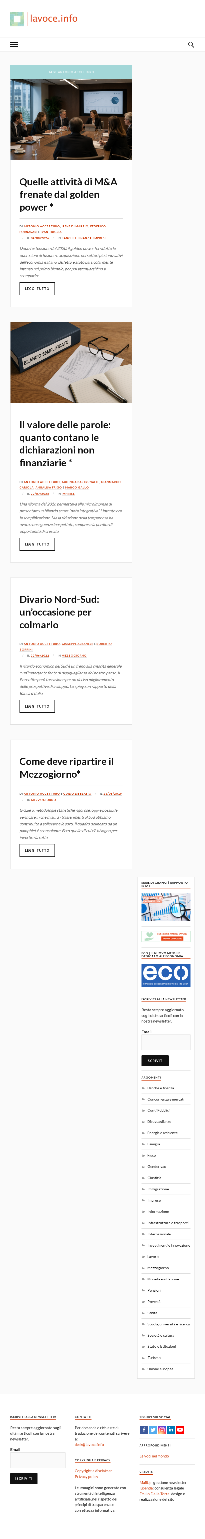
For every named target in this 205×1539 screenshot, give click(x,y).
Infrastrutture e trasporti (168, 1223)
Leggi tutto (37, 289)
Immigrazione (158, 1189)
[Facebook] (144, 1430)
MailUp (146, 1482)
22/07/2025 (40, 493)
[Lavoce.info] (46, 19)
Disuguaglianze (159, 1121)
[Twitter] (153, 1430)
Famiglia (154, 1144)
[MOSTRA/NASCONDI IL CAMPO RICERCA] (191, 45)
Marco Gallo (77, 487)
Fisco (152, 1155)
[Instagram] (162, 1430)
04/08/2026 (40, 238)
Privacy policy (86, 1476)
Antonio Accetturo (42, 226)
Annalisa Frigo (49, 487)
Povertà (154, 1301)
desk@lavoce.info (89, 1444)
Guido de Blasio (77, 793)
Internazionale (159, 1234)
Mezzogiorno (74, 655)
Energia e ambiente (163, 1133)
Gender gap (157, 1166)
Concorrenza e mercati (166, 1099)
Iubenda (146, 1488)
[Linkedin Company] (171, 1430)
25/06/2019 (113, 793)
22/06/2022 (40, 655)
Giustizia (154, 1178)
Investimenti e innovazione (169, 1245)
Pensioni (154, 1290)
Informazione (158, 1211)
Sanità (152, 1313)
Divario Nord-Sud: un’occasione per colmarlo (59, 611)
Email (147, 1031)
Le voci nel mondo (154, 1456)
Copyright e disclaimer (93, 1470)
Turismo (154, 1357)
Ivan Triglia (51, 231)
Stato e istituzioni (162, 1346)
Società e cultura (161, 1335)
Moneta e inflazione (163, 1279)
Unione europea (160, 1369)
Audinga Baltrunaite (80, 481)
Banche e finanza (77, 238)
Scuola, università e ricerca (169, 1324)
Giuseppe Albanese (77, 643)
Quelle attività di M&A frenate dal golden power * (69, 194)
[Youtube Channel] (180, 1430)
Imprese (100, 238)
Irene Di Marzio (75, 226)
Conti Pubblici (159, 1110)
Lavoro (153, 1256)
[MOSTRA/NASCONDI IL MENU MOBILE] (14, 45)
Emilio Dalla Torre (155, 1493)
